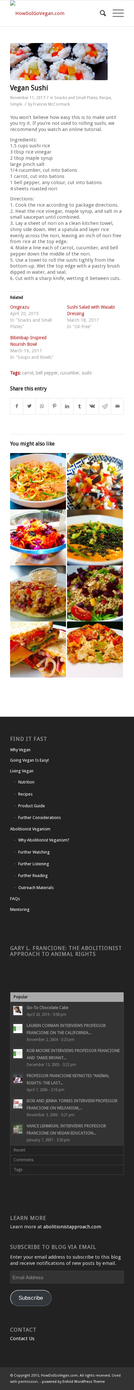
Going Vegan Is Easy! (29, 760)
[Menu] (115, 13)
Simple (16, 104)
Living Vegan (22, 770)
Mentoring (20, 909)
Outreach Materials (36, 887)
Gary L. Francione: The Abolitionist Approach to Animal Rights (66, 951)
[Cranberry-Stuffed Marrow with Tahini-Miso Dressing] (38, 593)
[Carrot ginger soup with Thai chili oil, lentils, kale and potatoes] (95, 537)
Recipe (105, 97)
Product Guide (31, 805)
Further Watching (34, 852)
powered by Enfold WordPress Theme (73, 1382)
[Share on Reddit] (105, 406)
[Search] (99, 13)
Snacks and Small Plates (76, 97)
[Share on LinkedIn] (67, 406)
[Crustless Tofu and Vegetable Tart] (95, 650)
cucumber (69, 372)
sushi (87, 372)
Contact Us (22, 1338)
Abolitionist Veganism (30, 829)
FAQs (15, 898)
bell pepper (47, 372)
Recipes (25, 794)
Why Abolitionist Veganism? (43, 840)
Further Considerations (39, 817)
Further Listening (33, 863)
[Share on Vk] (92, 406)
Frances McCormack (51, 104)
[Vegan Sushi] (59, 61)
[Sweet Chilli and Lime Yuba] (38, 481)
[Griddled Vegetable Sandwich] (38, 650)
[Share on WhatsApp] (42, 406)
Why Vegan (20, 749)
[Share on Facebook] (16, 406)
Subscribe (31, 1298)
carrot (28, 372)
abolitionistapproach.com (72, 1227)
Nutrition (26, 782)
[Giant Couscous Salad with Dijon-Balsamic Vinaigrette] (95, 593)
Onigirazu (19, 307)
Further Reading (33, 875)
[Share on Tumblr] (80, 406)
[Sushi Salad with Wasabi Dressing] (95, 481)
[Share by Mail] (117, 406)
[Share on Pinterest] (54, 406)
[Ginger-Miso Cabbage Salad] (38, 537)
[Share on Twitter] (29, 406)
